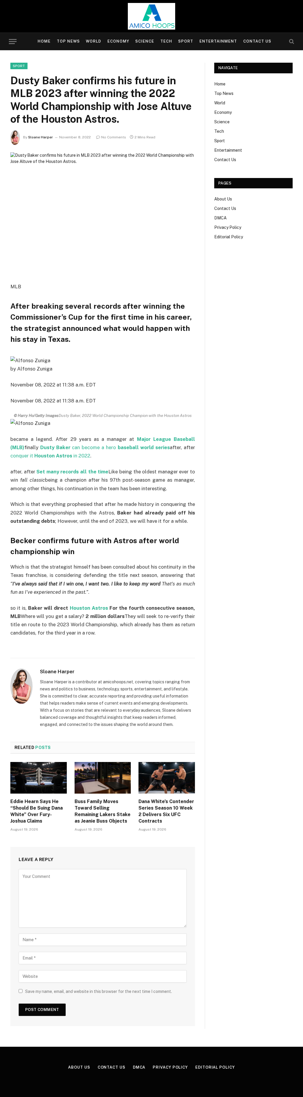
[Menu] (13, 41)
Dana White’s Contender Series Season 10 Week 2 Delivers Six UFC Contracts (166, 811)
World (93, 41)
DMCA (220, 218)
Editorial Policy (228, 236)
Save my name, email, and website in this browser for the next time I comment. (98, 991)
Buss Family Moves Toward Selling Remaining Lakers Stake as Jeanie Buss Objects (102, 811)
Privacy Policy (227, 227)
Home (44, 41)
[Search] (291, 41)
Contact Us (257, 41)
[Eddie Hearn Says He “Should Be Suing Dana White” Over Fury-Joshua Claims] (38, 778)
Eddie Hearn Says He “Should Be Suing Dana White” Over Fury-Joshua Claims (36, 811)
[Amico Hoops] (151, 16)
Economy (118, 41)
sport (19, 66)
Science (144, 41)
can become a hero (105, 447)
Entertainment (218, 41)
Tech (166, 41)
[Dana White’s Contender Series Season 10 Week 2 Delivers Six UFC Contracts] (166, 778)
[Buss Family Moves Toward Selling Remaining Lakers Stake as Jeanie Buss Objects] (103, 778)
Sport (185, 41)
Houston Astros (89, 608)
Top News (68, 41)
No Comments (113, 137)
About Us (223, 199)
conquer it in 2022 (50, 456)
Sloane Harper (40, 137)
